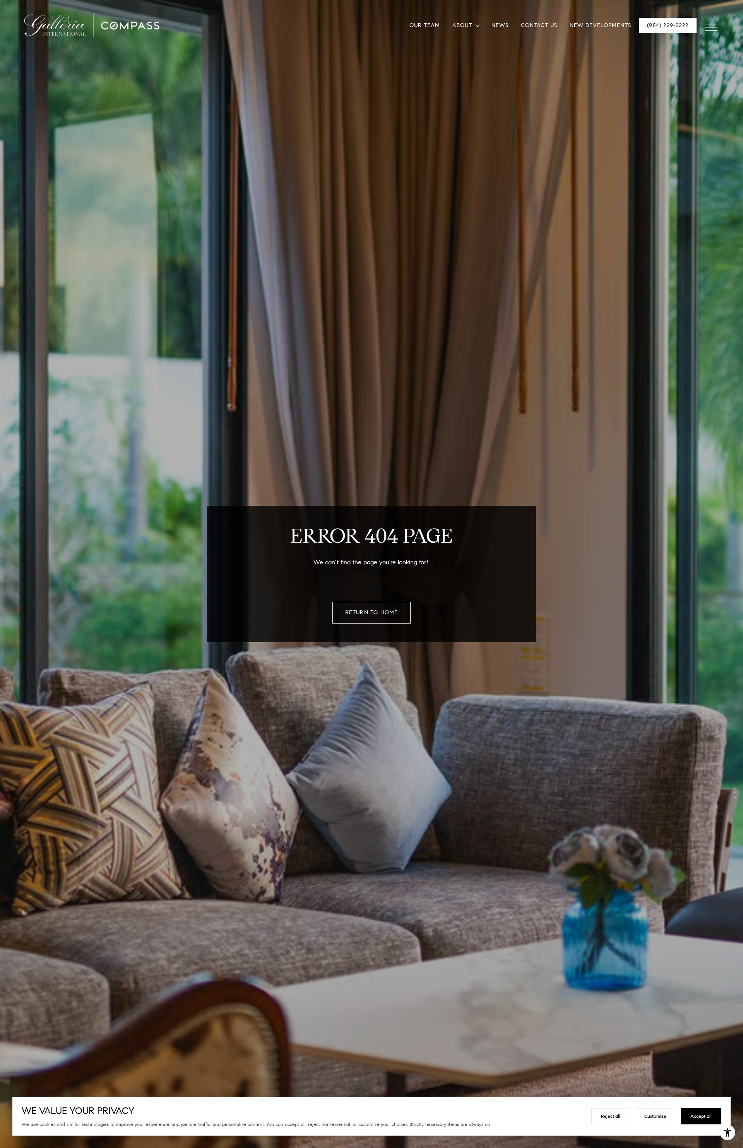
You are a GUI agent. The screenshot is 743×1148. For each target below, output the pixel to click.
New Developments (600, 25)
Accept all (701, 1116)
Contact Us (539, 25)
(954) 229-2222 (667, 25)
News (499, 25)
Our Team (424, 25)
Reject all (610, 1116)
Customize (655, 1116)
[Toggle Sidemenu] (711, 25)
